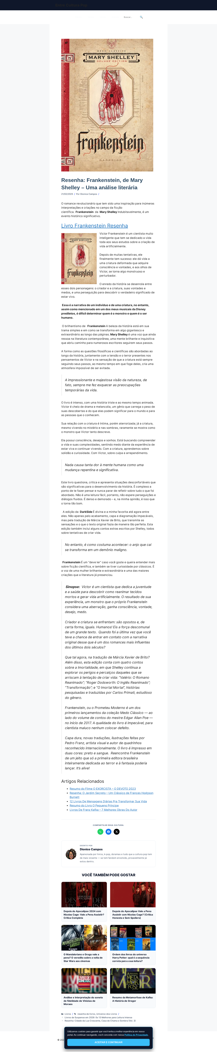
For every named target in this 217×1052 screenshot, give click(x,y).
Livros (103, 17)
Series (91, 17)
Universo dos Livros (106, 1014)
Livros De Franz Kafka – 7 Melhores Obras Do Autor (103, 810)
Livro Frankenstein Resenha (94, 225)
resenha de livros (86, 1014)
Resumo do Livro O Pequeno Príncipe (94, 805)
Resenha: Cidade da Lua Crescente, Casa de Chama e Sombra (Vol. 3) (100, 1020)
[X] (117, 832)
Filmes (78, 17)
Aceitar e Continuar (109, 1042)
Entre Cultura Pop (71, 5)
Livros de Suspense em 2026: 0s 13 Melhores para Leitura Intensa (98, 1017)
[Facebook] (108, 832)
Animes (115, 17)
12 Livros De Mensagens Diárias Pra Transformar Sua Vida (108, 801)
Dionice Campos (91, 849)
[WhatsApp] (100, 832)
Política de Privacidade (136, 1035)
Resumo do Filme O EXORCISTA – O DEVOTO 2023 (103, 788)
